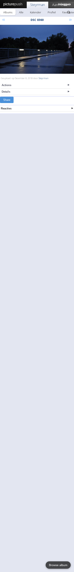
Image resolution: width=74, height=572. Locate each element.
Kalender (35, 12)
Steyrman (37, 4)
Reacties (6, 108)
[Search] (68, 12)
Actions (6, 85)
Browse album (58, 565)
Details (6, 91)
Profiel (52, 12)
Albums (7, 12)
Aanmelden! (61, 4)
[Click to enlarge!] (37, 49)
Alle (21, 12)
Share (6, 99)
